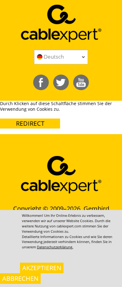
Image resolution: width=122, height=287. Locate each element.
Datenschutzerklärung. (55, 247)
